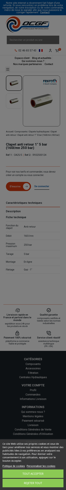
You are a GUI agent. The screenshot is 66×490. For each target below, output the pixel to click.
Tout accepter (33, 474)
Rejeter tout (33, 483)
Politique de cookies (14, 466)
